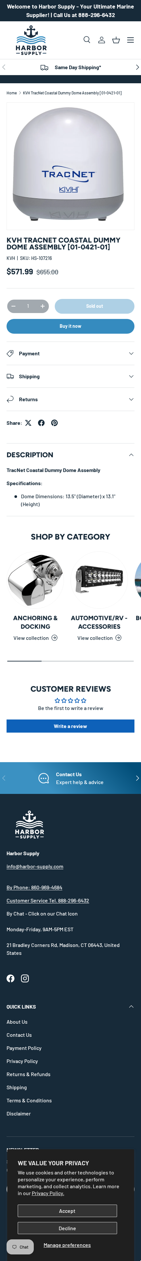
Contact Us (19, 1035)
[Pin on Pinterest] (54, 422)
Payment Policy (24, 1048)
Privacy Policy (22, 1061)
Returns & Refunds (28, 1074)
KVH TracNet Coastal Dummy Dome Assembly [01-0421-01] (72, 93)
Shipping (17, 1087)
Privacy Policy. (48, 1193)
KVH (11, 258)
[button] (116, 40)
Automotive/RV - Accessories (99, 622)
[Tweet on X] (28, 422)
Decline (67, 1228)
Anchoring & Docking (35, 622)
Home (12, 93)
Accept (67, 1211)
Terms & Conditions (29, 1100)
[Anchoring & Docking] (35, 580)
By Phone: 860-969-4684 (34, 887)
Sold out (94, 306)
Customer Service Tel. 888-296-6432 (48, 900)
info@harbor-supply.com (35, 866)
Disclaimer (19, 1113)
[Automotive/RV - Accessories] (99, 580)
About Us (17, 1021)
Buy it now (70, 326)
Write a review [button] (70, 726)
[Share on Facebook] (41, 422)
